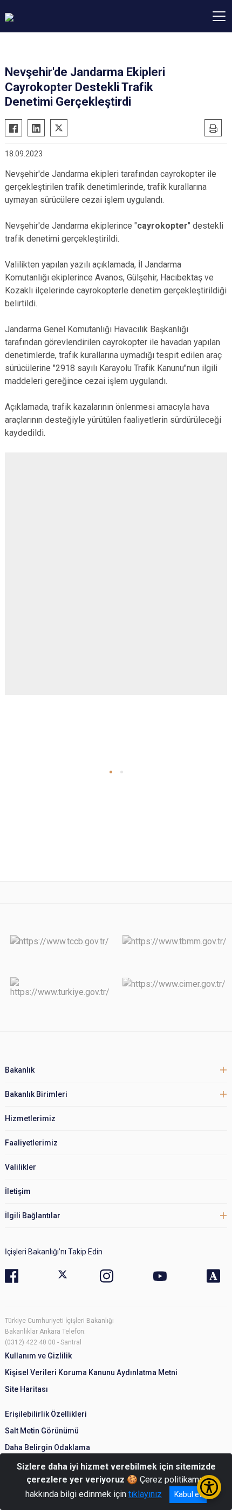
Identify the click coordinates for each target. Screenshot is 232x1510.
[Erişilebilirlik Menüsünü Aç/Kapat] (209, 1487)
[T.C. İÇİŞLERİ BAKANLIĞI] (64, 16)
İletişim (18, 1191)
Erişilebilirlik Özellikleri (46, 1414)
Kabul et (188, 1494)
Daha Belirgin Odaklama (47, 1447)
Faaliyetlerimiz (31, 1142)
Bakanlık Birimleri (36, 1094)
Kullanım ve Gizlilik (38, 1355)
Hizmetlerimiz (30, 1118)
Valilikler (20, 1167)
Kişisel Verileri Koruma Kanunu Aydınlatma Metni (91, 1372)
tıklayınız (145, 1494)
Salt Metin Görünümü (42, 1430)
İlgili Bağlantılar (32, 1215)
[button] (111, 772)
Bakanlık (20, 1070)
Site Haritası (26, 1389)
